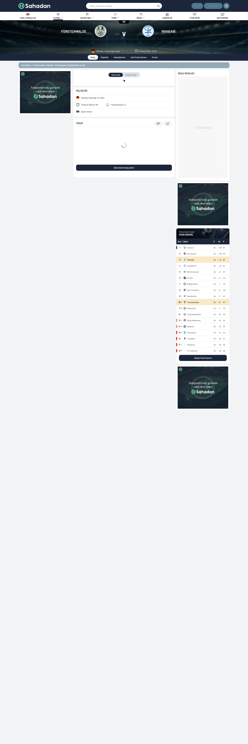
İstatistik (104, 57)
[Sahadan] (52, 6)
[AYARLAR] (226, 6)
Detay (92, 57)
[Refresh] (167, 123)
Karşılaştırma (119, 57)
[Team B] (148, 31)
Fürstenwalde (73, 31)
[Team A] (100, 31)
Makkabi (168, 31)
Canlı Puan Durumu (139, 57)
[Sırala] (158, 123)
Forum (155, 57)
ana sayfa (25, 65)
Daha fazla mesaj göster (124, 167)
